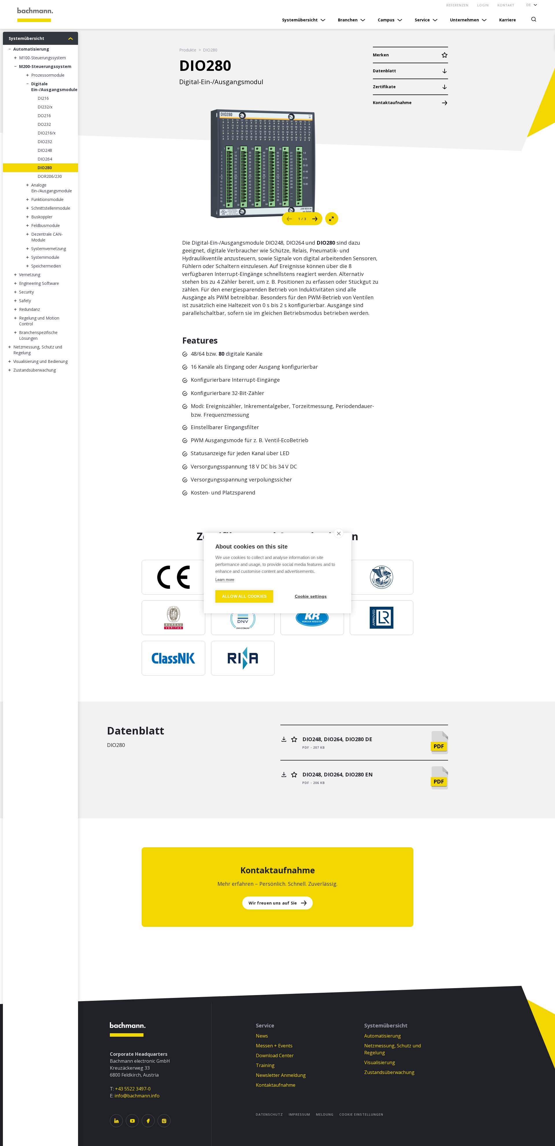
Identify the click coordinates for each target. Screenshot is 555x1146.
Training (265, 1065)
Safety (25, 300)
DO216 (44, 115)
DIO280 (45, 167)
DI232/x (45, 107)
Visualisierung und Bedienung (40, 361)
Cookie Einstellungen (361, 1114)
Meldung (325, 1114)
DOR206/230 (50, 176)
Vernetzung (29, 274)
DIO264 (45, 159)
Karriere (507, 20)
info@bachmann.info (137, 1096)
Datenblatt (384, 70)
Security (26, 292)
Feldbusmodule (45, 225)
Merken (381, 55)
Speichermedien (46, 266)
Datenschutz (269, 1114)
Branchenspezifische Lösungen (38, 335)
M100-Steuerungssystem (42, 57)
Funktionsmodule (47, 199)
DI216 (43, 98)
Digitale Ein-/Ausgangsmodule (54, 86)
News (262, 1036)
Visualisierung (379, 1062)
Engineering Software (39, 283)
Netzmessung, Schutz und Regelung (37, 349)
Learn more (224, 579)
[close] (338, 533)
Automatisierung (382, 1036)
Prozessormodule (47, 75)
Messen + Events (274, 1045)
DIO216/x (47, 133)
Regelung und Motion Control (39, 320)
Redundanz (29, 309)
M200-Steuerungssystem (45, 66)
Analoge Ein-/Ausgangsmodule (51, 187)
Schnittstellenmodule (50, 208)
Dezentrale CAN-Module (47, 237)
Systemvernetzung (48, 248)
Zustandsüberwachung (389, 1072)
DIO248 (45, 150)
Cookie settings (311, 596)
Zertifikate (384, 86)
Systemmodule (45, 257)
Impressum (299, 1114)
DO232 (44, 124)
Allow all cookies (244, 596)
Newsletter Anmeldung (281, 1075)
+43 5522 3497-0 (133, 1089)
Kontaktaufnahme (392, 102)
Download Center (275, 1055)
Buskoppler (41, 216)
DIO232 (45, 141)
